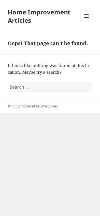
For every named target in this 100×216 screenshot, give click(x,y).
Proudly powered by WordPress (33, 106)
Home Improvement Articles (39, 16)
